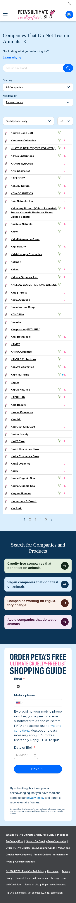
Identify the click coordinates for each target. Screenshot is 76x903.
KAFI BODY (18, 178)
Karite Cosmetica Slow (25, 456)
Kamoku (16, 322)
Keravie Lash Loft (22, 132)
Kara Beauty (18, 404)
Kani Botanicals (21, 336)
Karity (14, 470)
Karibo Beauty (20, 434)
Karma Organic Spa (23, 478)
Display (7, 80)
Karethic (16, 419)
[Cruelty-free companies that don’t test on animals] (38, 566)
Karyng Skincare (21, 493)
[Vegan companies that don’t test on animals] (38, 584)
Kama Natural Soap (23, 307)
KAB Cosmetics (20, 170)
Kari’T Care (18, 441)
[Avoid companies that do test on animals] (38, 622)
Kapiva (15, 382)
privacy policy (35, 797)
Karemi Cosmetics (22, 412)
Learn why (10, 57)
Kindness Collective (23, 140)
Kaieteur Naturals (21, 223)
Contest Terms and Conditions (31, 878)
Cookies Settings (25, 861)
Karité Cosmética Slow (25, 449)
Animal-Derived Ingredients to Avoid (37, 858)
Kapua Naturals (20, 389)
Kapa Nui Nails (20, 374)
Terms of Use (32, 884)
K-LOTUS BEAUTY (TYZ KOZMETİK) (33, 148)
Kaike (14, 231)
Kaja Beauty (18, 246)
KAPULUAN (18, 397)
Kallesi (15, 269)
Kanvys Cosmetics (22, 366)
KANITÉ (15, 344)
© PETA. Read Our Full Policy (25, 871)
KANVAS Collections (23, 359)
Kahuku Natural (20, 185)
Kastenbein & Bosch (24, 501)
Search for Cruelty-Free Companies (46, 841)
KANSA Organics (21, 351)
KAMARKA (17, 314)
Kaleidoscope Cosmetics (26, 254)
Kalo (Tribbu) (19, 292)
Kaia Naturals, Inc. (22, 201)
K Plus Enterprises (22, 155)
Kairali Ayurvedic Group (25, 239)
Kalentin (16, 261)
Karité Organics (20, 463)
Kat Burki (16, 508)
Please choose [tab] (14, 102)
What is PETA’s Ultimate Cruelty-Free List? (30, 834)
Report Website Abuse (54, 884)
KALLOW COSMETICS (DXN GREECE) (34, 284)
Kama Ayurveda (20, 299)
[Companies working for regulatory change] (38, 603)
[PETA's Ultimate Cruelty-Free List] (36, 14)
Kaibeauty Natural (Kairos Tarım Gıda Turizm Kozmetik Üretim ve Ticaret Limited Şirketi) (34, 212)
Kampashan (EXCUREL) (25, 329)
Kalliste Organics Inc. (24, 277)
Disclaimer (52, 871)
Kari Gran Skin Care (23, 426)
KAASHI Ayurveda (22, 163)
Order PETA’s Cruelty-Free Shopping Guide (30, 848)
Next (51, 519)
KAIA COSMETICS (22, 193)
